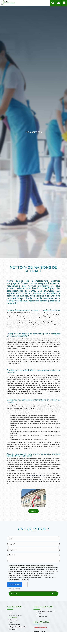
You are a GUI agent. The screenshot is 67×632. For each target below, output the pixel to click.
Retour (34, 511)
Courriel (33, 540)
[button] (64, 3)
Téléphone (33, 546)
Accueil (10, 613)
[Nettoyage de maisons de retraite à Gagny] (33, 498)
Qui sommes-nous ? (15, 615)
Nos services (12, 617)
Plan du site (12, 629)
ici (28, 579)
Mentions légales (14, 624)
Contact (11, 622)
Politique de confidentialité (17, 627)
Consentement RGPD (33, 562)
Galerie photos (13, 620)
